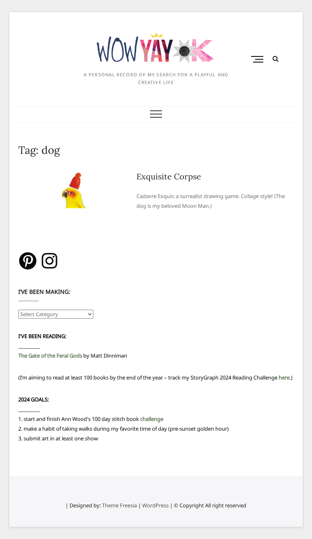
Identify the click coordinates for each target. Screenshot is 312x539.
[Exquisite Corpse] (73, 176)
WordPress (155, 505)
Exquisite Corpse (168, 176)
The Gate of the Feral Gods (50, 355)
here (284, 377)
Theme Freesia (119, 505)
